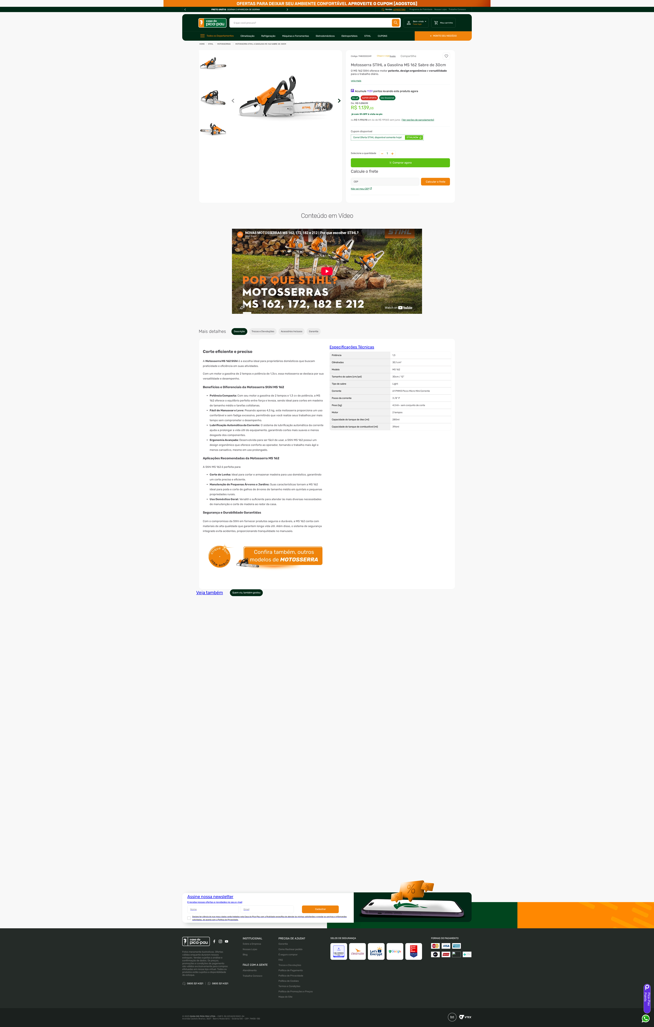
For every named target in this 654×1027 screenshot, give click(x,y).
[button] (286, 101)
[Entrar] (416, 22)
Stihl (210, 44)
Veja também (209, 592)
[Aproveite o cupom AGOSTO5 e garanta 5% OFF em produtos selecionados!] (327, 3)
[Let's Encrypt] (376, 951)
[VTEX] (464, 1017)
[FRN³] (452, 1017)
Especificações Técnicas (352, 347)
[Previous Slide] (185, 9)
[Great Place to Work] (413, 951)
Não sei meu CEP (360, 188)
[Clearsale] (357, 951)
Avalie (393, 56)
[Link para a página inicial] (202, 44)
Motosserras (224, 44)
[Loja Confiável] (338, 951)
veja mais (356, 80)
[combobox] (315, 23)
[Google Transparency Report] (395, 951)
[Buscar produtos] (395, 23)
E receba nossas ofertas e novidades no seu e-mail (214, 902)
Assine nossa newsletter (210, 896)
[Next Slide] (287, 9)
